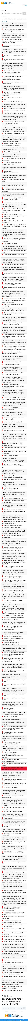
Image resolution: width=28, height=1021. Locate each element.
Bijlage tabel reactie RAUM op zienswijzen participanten (13, 288)
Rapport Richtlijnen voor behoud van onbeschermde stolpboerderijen (12, 352)
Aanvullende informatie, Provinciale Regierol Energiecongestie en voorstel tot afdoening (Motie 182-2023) (14, 226)
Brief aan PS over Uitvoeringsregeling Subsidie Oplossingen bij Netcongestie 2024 (12, 476)
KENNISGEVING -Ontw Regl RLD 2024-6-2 (14, 941)
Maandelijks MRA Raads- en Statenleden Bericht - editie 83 (13, 431)
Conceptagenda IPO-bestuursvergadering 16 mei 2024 (14, 680)
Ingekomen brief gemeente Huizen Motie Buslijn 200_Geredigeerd (13, 418)
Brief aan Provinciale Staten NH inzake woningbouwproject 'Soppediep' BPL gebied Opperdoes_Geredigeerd (12, 443)
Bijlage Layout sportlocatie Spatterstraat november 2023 (12, 305)
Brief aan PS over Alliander (10, 960)
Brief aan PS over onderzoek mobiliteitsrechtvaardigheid (10, 489)
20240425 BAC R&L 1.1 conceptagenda (13, 811)
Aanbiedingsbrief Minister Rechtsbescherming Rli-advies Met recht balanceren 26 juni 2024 (14, 784)
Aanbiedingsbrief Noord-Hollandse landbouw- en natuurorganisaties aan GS (14, 522)
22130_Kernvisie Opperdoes (11, 455)
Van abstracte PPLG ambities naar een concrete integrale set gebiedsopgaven (12, 526)
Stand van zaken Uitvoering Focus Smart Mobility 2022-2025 (13, 733)
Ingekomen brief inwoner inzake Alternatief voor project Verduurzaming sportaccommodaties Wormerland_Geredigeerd (13, 300)
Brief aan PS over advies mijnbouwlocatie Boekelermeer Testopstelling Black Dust (13, 30)
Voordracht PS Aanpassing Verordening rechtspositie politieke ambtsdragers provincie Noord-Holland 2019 (13, 660)
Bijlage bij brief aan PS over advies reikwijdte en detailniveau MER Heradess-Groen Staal (14, 581)
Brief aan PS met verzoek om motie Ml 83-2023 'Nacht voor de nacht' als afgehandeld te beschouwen (13, 189)
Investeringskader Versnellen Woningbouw (14, 101)
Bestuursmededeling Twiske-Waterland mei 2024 (13, 274)
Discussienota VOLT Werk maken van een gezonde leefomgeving (13, 134)
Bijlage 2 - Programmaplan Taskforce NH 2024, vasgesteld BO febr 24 (13, 217)
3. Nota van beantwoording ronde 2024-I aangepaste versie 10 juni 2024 (12, 768)
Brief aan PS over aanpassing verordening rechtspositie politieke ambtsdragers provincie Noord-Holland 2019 (13, 654)
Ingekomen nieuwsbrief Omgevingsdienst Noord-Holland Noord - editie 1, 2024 (13, 373)
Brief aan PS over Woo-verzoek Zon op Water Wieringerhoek (14, 159)
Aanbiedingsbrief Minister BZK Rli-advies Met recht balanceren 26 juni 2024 (14, 780)
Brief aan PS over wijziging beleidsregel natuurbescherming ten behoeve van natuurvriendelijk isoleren (12, 628)
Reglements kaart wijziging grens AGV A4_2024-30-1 (12, 933)
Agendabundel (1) (8, 818)
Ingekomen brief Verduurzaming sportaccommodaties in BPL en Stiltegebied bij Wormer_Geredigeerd (13, 386)
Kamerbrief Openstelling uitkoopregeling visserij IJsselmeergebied (13, 639)
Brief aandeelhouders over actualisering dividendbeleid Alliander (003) (12, 963)
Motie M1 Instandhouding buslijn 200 (13, 422)
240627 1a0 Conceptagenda (11, 716)
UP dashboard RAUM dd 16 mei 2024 (13, 990)
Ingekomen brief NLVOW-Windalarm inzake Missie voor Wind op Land (13, 408)
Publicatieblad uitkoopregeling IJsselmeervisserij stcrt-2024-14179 (10, 643)
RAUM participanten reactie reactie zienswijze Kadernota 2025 (11, 284)
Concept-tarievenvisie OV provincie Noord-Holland (13, 60)
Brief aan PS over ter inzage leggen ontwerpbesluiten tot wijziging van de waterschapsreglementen (11, 909)
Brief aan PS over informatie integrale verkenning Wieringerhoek (12, 163)
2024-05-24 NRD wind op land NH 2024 (13, 202)
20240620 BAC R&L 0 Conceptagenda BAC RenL (13, 862)
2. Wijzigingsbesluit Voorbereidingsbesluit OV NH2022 (14, 764)
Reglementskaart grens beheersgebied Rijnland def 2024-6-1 (12, 925)
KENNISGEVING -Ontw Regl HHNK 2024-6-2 (15, 939)
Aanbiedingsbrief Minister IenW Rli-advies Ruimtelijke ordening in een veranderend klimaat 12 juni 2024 (13, 562)
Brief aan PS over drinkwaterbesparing (13, 498)
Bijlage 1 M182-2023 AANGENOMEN (13, 214)
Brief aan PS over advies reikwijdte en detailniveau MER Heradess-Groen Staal (12, 577)
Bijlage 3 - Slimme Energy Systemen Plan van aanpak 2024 (13, 221)
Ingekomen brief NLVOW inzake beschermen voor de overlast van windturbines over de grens (14, 398)
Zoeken (2, 10)
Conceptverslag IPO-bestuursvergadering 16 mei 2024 (14, 684)
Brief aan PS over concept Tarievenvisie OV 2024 (13, 56)
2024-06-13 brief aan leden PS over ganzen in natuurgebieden (13, 536)
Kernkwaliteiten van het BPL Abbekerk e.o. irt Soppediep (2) (14, 452)
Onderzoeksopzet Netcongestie (11, 364)
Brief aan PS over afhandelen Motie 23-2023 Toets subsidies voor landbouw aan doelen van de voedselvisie (14, 240)
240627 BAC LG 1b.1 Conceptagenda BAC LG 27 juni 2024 (13, 825)
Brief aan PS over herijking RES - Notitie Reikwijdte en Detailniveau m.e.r (13, 198)
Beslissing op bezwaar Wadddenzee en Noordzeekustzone (12, 83)
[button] (24, 13)
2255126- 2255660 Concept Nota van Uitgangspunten (12, 45)
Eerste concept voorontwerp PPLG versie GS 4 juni (14, 255)
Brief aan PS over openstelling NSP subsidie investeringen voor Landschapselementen (14, 881)
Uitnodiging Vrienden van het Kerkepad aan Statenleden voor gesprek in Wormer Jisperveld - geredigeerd (13, 336)
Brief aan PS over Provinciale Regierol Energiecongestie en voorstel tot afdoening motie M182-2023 (13, 210)
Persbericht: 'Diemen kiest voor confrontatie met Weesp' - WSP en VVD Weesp (13, 952)
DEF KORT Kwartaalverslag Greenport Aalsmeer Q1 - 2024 (12, 601)
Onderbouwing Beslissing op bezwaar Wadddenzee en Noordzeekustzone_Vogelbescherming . (12, 78)
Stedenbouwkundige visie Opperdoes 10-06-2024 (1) (14, 448)
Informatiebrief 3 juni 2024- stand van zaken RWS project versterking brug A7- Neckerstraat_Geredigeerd (13, 123)
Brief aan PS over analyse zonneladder (13, 509)
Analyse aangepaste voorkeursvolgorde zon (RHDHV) (13, 512)
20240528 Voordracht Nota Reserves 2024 (14, 111)
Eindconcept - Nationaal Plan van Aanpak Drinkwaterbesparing (13, 501)
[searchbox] (11, 13)
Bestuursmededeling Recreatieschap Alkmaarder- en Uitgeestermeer (12, 987)
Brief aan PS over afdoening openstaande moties (13, 180)
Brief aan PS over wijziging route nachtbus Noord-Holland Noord (13, 313)
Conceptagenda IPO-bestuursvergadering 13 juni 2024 (14, 695)
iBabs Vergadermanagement (8, 1020)
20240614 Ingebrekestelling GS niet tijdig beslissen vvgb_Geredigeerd (13, 670)
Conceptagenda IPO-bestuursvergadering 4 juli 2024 (13, 699)
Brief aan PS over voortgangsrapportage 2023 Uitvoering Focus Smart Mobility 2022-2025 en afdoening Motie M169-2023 (14, 728)
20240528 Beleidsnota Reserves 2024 (13, 113)
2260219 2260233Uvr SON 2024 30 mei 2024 (15, 479)
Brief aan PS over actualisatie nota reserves (14, 108)
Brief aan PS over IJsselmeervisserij (12, 636)
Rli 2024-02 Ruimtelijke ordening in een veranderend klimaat (12, 567)
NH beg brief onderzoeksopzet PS (12, 362)
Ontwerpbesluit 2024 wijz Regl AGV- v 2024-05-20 (13, 929)
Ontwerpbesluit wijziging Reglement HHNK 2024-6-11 (13, 913)
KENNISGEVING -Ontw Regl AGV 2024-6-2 (14, 936)
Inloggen (20, 1020)
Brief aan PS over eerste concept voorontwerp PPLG (14, 251)
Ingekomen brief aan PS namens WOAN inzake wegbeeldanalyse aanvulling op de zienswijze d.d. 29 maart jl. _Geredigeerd (13, 549)
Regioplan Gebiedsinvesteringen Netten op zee (13, 977)
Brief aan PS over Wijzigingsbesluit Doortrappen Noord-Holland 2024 (11, 743)
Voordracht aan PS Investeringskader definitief (12, 98)
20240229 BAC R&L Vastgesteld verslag (14, 872)
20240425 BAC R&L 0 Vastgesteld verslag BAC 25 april (13, 808)
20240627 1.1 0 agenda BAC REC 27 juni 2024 (13, 852)
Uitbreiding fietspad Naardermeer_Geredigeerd (8, 709)
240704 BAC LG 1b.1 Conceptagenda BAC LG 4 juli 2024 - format (13, 842)
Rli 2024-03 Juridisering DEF (11, 787)
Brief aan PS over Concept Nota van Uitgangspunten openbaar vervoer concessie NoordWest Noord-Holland (12, 41)
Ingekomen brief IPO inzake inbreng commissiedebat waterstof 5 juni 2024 (11, 144)
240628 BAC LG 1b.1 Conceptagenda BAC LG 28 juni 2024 (13, 834)
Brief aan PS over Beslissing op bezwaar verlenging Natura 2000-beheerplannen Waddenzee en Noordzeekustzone (13, 72)
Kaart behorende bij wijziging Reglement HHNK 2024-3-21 (13, 917)
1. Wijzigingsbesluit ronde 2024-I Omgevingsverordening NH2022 (11, 760)
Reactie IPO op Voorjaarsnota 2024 (12, 152)
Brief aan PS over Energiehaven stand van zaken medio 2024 (13, 796)
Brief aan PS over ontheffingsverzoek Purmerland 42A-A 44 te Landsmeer (12, 323)
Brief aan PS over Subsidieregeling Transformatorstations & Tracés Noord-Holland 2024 (13, 466)
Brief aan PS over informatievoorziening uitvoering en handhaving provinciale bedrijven (13, 591)
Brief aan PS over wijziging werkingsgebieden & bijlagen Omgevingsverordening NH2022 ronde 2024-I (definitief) (13, 755)
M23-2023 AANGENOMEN (10, 243)
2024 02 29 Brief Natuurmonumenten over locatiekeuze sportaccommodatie (13, 618)
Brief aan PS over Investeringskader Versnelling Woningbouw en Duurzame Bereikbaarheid (11, 94)
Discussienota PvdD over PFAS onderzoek (14, 264)
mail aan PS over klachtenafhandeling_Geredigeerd (10, 172)
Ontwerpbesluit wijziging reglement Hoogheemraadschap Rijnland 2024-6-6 (11, 921)
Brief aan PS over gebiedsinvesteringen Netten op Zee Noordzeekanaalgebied (12, 973)
